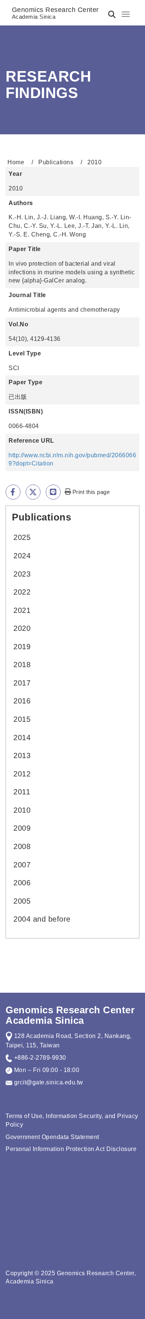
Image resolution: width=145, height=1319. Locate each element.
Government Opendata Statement (52, 1137)
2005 (21, 901)
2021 (21, 610)
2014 (21, 737)
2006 (21, 883)
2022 (21, 592)
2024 (21, 556)
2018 (21, 664)
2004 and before (42, 919)
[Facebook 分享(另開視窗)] (13, 492)
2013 (21, 755)
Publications (55, 162)
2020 (21, 628)
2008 (21, 846)
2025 (21, 537)
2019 (21, 646)
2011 (21, 792)
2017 (21, 683)
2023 (21, 574)
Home (15, 162)
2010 (21, 810)
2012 (21, 774)
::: (9, 516)
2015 (21, 719)
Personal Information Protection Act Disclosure (71, 1149)
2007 (21, 865)
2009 (21, 828)
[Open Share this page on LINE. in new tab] (53, 492)
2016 (21, 701)
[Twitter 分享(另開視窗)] (33, 492)
